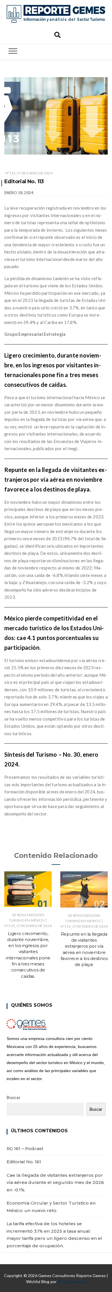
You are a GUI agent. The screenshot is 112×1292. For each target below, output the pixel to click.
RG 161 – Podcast (25, 1148)
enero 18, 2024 (18, 192)
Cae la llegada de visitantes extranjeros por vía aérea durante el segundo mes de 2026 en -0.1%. (55, 1182)
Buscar (13, 1097)
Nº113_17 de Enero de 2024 (28, 173)
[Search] (57, 34)
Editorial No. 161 (24, 1161)
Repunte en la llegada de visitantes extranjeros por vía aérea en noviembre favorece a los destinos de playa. (55, 479)
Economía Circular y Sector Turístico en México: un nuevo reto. (51, 1206)
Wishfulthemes (71, 1281)
